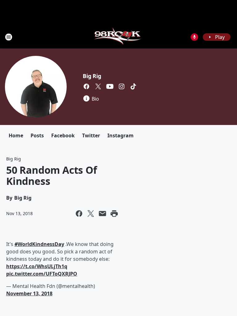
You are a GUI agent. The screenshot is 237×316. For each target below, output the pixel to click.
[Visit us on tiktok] (133, 86)
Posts (37, 135)
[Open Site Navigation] (8, 37)
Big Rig (92, 76)
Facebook (63, 135)
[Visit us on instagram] (121, 86)
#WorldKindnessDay (39, 244)
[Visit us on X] (98, 86)
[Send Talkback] (194, 37)
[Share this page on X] (90, 213)
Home (16, 135)
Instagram (120, 135)
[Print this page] (114, 213)
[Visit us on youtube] (110, 86)
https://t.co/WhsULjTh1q (36, 266)
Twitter (91, 135)
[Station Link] (119, 37)
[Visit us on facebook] (86, 86)
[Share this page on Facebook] (79, 213)
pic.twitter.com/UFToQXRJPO (41, 273)
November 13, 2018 (29, 293)
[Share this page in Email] (102, 213)
